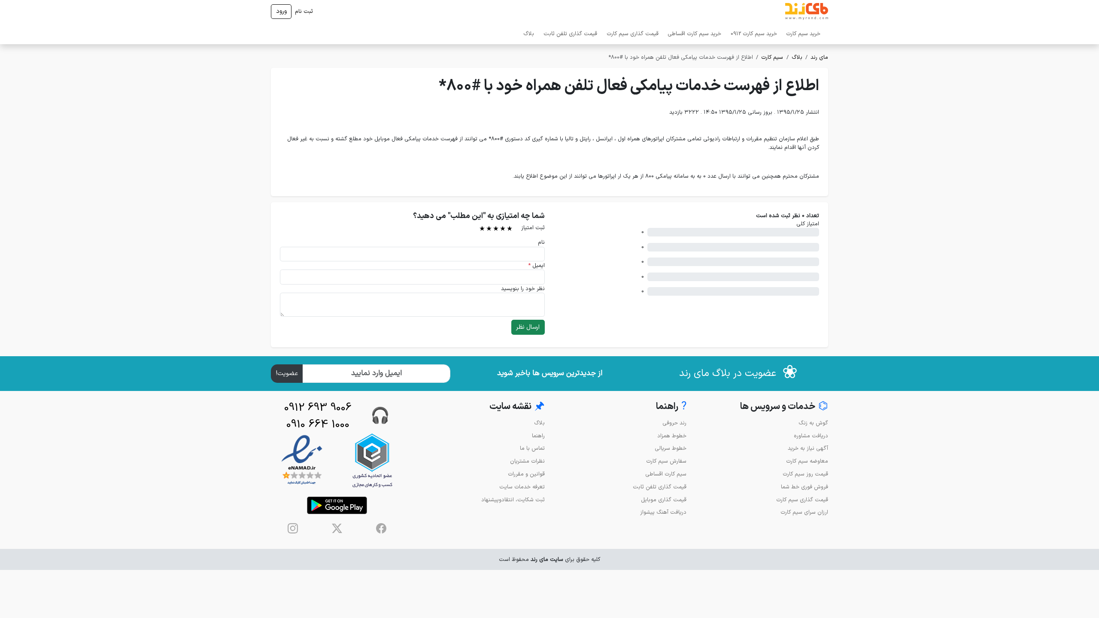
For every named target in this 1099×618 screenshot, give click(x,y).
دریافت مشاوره (811, 436)
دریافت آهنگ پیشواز (663, 512)
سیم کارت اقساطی (665, 474)
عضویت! (287, 373)
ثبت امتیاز (533, 228)
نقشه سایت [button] (517, 406)
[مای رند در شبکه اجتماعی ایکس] (337, 528)
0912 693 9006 (318, 408)
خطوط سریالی (670, 448)
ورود (281, 11)
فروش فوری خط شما (804, 487)
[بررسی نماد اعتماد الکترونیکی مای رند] (302, 460)
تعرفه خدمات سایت (522, 487)
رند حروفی (674, 423)
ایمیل (536, 265)
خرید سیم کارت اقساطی (694, 34)
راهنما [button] (671, 406)
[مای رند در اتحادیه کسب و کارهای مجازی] (372, 460)
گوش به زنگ (813, 423)
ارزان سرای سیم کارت (804, 512)
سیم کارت (772, 57)
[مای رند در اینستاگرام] (293, 528)
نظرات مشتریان (527, 461)
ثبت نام (304, 11)
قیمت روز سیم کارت (805, 474)
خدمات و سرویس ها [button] (784, 406)
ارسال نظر (528, 327)
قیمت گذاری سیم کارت (633, 34)
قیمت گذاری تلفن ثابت (570, 34)
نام (541, 242)
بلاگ (528, 34)
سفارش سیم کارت (666, 461)
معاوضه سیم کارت (807, 461)
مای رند (819, 57)
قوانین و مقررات (526, 474)
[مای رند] (806, 11)
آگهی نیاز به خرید (808, 448)
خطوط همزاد (671, 436)
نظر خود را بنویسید (523, 289)
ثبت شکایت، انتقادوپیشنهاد (513, 500)
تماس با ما (532, 448)
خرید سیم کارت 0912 (754, 34)
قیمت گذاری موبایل (663, 500)
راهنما (538, 436)
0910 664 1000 (317, 424)
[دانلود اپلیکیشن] (337, 505)
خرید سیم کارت (803, 34)
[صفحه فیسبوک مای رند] (381, 528)
